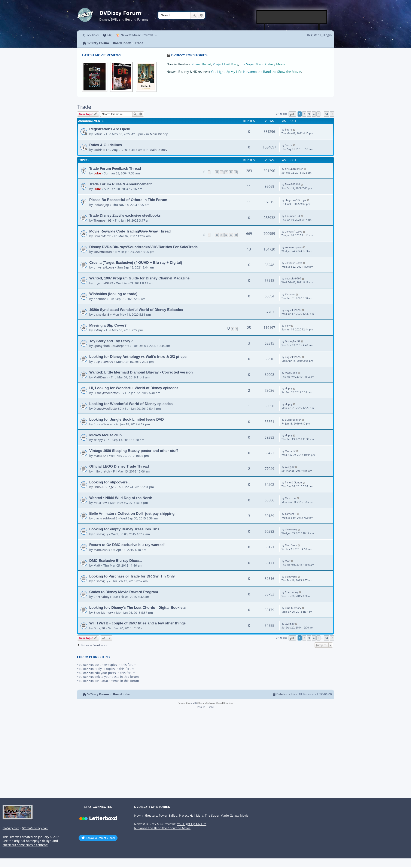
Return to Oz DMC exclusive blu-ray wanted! (127, 545)
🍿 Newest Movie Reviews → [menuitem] (136, 35)
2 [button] (304, 114)
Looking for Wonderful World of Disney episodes (131, 404)
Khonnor (100, 299)
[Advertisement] (292, 17)
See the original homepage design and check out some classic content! (30, 843)
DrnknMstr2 (102, 236)
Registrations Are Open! (109, 129)
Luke (97, 173)
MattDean (101, 377)
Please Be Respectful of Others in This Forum (128, 200)
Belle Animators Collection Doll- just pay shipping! (132, 513)
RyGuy (98, 330)
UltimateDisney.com (35, 828)
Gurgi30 (290, 467)
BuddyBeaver (103, 424)
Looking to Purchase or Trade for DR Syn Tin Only (132, 576)
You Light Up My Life (226, 71)
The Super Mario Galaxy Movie (262, 64)
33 (231, 235)
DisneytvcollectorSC (108, 393)
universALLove (293, 231)
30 (217, 235)
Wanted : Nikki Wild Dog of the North (120, 498)
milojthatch (102, 471)
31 (221, 235)
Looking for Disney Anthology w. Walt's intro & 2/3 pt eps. (138, 356)
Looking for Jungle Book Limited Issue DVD (126, 419)
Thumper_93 (103, 220)
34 (236, 235)
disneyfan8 (101, 314)
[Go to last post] (294, 130)
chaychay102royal (296, 200)
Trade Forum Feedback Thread (115, 168)
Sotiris (98, 134)
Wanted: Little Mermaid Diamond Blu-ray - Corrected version (141, 372)
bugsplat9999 (103, 283)
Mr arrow (100, 503)
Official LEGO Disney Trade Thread (119, 466)
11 (217, 172)
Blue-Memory (103, 612)
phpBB (194, 702)
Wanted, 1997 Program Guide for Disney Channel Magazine (139, 278)
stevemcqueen (104, 252)
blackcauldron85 (105, 518)
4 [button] (313, 114)
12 (221, 172)
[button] (292, 114)
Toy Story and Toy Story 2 (111, 341)
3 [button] (309, 114)
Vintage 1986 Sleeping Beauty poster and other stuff (133, 450)
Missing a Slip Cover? (108, 325)
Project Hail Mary (225, 64)
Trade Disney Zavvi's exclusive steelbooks (125, 215)
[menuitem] (108, 35)
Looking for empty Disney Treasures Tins (124, 529)
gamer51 (290, 514)
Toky (287, 325)
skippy (288, 388)
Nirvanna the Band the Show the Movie (272, 71)
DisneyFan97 (292, 341)
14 (231, 172)
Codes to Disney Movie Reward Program (123, 592)
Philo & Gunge (104, 487)
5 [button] (318, 114)
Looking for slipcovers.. (109, 482)
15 (236, 172)
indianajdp (101, 205)
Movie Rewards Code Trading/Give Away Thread (130, 231)
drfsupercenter (294, 169)
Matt (97, 565)
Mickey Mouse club (105, 435)
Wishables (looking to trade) (113, 294)
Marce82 (100, 456)
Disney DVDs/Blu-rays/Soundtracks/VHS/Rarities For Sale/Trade (143, 247)
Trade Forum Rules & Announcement (120, 184)
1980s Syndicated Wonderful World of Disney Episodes (136, 310)
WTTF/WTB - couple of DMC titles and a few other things (137, 623)
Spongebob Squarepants (111, 346)
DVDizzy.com (11, 828)
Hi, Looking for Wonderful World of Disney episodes (133, 388)
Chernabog (101, 597)
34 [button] (326, 114)
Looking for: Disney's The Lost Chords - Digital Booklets (137, 607)
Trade (84, 107)
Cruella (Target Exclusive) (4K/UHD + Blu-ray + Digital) (135, 262)
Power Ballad (201, 64)
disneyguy (101, 534)
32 (226, 235)
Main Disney (159, 134)
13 (226, 172)
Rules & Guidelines (105, 145)
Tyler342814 (292, 184)
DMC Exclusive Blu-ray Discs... (115, 560)
